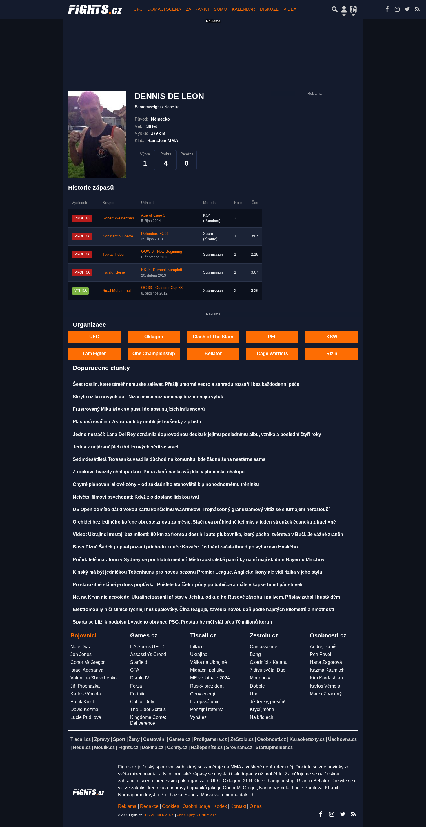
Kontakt (238, 806)
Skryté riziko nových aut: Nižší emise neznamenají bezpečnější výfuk (148, 396)
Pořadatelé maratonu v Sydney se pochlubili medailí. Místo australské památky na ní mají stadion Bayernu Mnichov (199, 559)
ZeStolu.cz (242, 739)
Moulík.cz (104, 747)
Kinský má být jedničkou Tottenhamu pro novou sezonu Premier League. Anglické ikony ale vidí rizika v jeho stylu (197, 572)
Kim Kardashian (326, 677)
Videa (289, 9)
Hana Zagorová (326, 662)
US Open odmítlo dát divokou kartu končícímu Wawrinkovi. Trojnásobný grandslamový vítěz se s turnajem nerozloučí (201, 509)
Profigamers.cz (210, 739)
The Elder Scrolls (148, 709)
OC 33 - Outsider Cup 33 (162, 288)
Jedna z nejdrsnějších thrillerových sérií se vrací (125, 446)
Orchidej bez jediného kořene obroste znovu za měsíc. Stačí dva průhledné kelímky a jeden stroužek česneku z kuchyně (204, 521)
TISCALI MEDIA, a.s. (159, 815)
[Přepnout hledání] (334, 9)
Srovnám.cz (239, 747)
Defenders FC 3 (154, 234)
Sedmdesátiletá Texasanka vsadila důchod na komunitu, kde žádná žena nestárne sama (169, 459)
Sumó (220, 9)
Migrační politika (207, 670)
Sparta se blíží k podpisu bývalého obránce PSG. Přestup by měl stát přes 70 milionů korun (172, 621)
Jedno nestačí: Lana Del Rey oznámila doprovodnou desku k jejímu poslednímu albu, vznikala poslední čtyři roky (197, 434)
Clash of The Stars (213, 336)
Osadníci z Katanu (268, 662)
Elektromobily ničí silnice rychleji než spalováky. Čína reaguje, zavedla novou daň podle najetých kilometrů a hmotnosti (203, 609)
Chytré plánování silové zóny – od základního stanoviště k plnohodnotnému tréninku (166, 484)
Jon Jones (81, 654)
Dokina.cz (152, 747)
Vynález (198, 717)
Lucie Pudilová (85, 717)
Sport (119, 739)
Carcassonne (263, 646)
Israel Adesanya (86, 670)
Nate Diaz (80, 646)
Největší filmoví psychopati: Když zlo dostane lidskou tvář (136, 497)
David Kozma (84, 709)
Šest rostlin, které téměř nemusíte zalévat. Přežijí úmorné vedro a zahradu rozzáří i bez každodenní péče (186, 384)
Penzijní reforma (207, 709)
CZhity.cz (177, 747)
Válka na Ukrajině (208, 662)
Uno (254, 693)
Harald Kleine (114, 272)
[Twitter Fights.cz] (407, 9)
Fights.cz (128, 747)
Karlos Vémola (85, 693)
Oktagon (153, 336)
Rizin (331, 353)
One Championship (153, 353)
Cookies (170, 806)
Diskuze (269, 9)
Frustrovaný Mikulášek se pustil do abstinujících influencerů (139, 409)
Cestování (154, 739)
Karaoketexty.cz (307, 739)
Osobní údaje (196, 806)
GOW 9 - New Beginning (161, 252)
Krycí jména (262, 709)
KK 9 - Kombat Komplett (161, 270)
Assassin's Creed (148, 654)
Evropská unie (205, 701)
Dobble (257, 686)
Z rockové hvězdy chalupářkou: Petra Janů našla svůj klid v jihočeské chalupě (159, 471)
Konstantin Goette (118, 236)
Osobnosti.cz (271, 739)
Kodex (221, 806)
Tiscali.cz (80, 739)
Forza (136, 686)
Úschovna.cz (342, 739)
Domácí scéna (164, 9)
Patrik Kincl (82, 701)
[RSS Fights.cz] (417, 9)
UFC (138, 9)
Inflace (197, 646)
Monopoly (260, 677)
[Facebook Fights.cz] (387, 9)
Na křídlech (261, 717)
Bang (255, 654)
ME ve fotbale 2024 (210, 677)
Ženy (134, 739)
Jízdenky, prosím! (267, 701)
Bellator (213, 353)
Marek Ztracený (326, 693)
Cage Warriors (272, 353)
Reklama (127, 806)
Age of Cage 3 (153, 215)
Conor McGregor (87, 662)
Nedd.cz (82, 747)
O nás (256, 806)
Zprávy (102, 739)
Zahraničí (197, 9)
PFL (272, 336)
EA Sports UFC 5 (147, 646)
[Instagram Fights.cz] (397, 9)
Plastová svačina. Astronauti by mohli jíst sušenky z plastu (137, 421)
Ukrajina (198, 654)
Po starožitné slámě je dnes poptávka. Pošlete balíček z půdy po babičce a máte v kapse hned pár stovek (188, 584)
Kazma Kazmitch (327, 670)
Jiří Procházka (85, 686)
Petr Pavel (320, 654)
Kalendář (243, 9)
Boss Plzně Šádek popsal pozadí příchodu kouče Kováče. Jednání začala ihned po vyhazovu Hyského (185, 546)
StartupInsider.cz (274, 747)
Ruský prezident (206, 686)
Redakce (149, 806)
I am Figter (94, 353)
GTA (134, 670)
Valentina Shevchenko (93, 677)
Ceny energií (203, 693)
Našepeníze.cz (207, 747)
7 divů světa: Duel (268, 670)
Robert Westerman (118, 218)
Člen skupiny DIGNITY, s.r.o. (197, 815)
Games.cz (179, 739)
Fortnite (138, 693)
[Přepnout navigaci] (344, 9)
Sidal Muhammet (117, 291)
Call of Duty (142, 701)
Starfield (138, 662)
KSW (331, 336)
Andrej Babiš (323, 646)
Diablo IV (139, 677)
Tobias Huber (114, 254)
